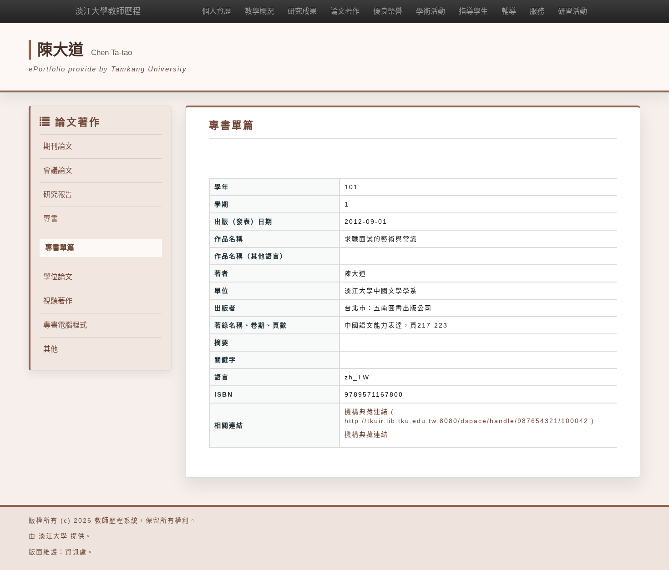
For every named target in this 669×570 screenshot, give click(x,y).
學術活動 (430, 11)
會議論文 (57, 170)
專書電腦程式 (65, 325)
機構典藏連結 (366, 434)
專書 (50, 218)
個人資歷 (216, 11)
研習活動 (572, 11)
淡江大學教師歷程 (108, 11)
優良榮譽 (387, 11)
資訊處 (76, 551)
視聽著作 (57, 301)
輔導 (509, 11)
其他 (50, 349)
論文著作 (345, 11)
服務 (537, 11)
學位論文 (57, 277)
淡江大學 (53, 536)
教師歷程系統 (116, 520)
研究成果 (302, 11)
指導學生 (473, 11)
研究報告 (57, 194)
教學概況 (259, 11)
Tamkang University (149, 69)
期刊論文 (57, 146)
